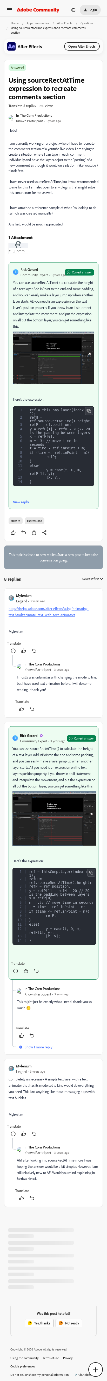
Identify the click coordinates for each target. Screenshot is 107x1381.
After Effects (64, 23)
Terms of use (51, 1358)
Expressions (34, 521)
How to (15, 521)
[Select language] (73, 10)
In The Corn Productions (34, 115)
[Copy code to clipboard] (89, 411)
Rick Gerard (29, 269)
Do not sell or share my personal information (39, 1375)
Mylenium (24, 595)
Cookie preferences (22, 1366)
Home (15, 23)
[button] (9, 11)
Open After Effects (82, 46)
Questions (87, 23)
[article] (53, 624)
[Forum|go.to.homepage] (38, 10)
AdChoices (84, 1375)
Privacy (68, 1358)
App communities (38, 23)
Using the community (24, 1358)
